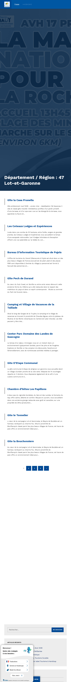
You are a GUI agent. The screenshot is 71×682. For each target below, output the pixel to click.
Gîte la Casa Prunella (20, 200)
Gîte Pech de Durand (20, 278)
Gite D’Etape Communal (22, 363)
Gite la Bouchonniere (20, 441)
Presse (17, 4)
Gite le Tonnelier (17, 415)
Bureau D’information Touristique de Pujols (34, 252)
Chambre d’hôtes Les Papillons (26, 389)
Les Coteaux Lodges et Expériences (29, 226)
